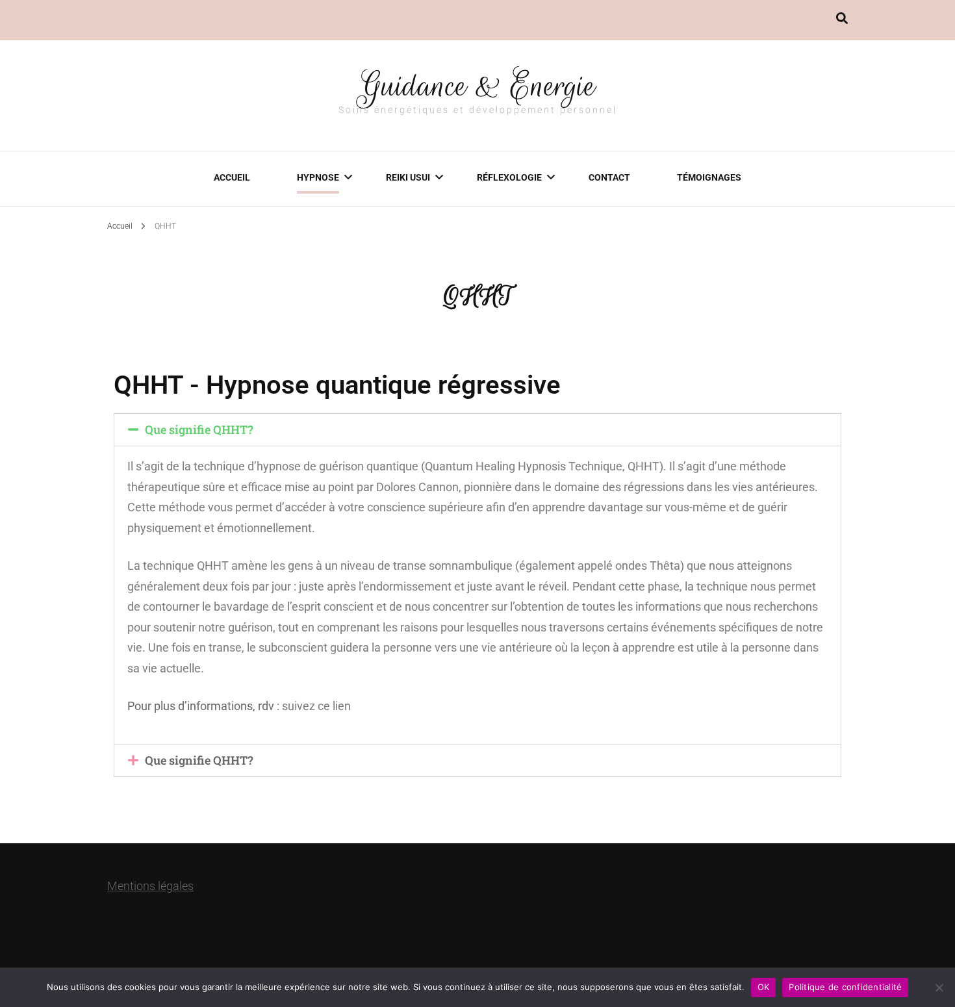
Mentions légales (150, 886)
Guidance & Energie (477, 85)
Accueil (232, 177)
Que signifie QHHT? (199, 429)
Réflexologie (509, 177)
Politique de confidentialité (845, 987)
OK (764, 987)
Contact (609, 177)
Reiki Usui (408, 177)
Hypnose (318, 177)
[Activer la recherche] (842, 18)
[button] (477, 430)
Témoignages (709, 177)
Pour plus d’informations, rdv (200, 706)
